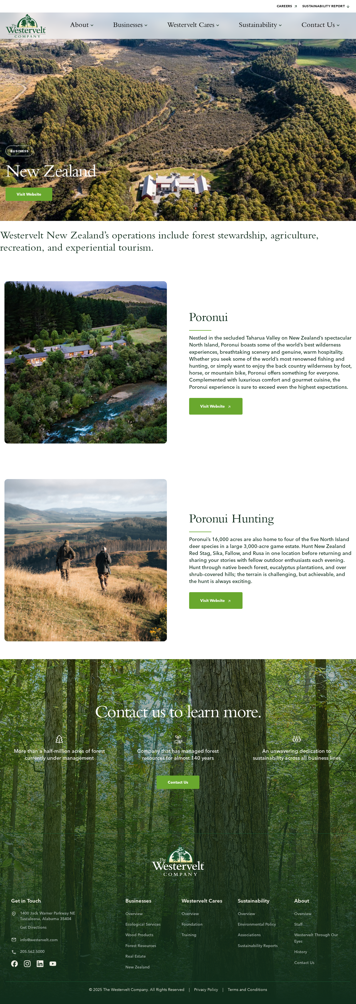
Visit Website (29, 195)
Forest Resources (140, 946)
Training (189, 935)
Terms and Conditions (247, 990)
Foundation (192, 925)
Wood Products (139, 935)
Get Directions (33, 928)
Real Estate (135, 957)
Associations (249, 935)
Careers (284, 6)
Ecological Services (142, 925)
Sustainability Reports (258, 946)
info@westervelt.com (39, 940)
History (300, 952)
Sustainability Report (323, 6)
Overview (134, 914)
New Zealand (137, 967)
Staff (298, 925)
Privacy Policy (206, 990)
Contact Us (178, 783)
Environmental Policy (257, 925)
